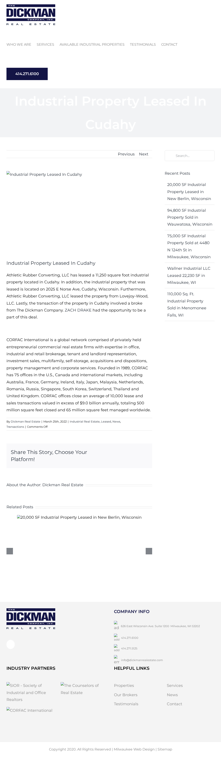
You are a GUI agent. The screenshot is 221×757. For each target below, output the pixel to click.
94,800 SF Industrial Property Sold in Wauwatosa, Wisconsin (189, 217)
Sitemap (165, 749)
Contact (174, 704)
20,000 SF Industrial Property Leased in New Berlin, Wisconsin (189, 191)
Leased (106, 421)
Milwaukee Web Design (134, 749)
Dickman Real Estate (25, 421)
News (116, 421)
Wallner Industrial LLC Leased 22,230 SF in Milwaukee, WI (188, 275)
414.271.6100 (129, 637)
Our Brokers (125, 694)
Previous (126, 154)
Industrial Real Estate (85, 421)
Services (175, 685)
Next (143, 154)
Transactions (15, 426)
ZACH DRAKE (78, 310)
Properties (124, 685)
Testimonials (126, 704)
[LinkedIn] (10, 644)
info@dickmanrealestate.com (142, 660)
